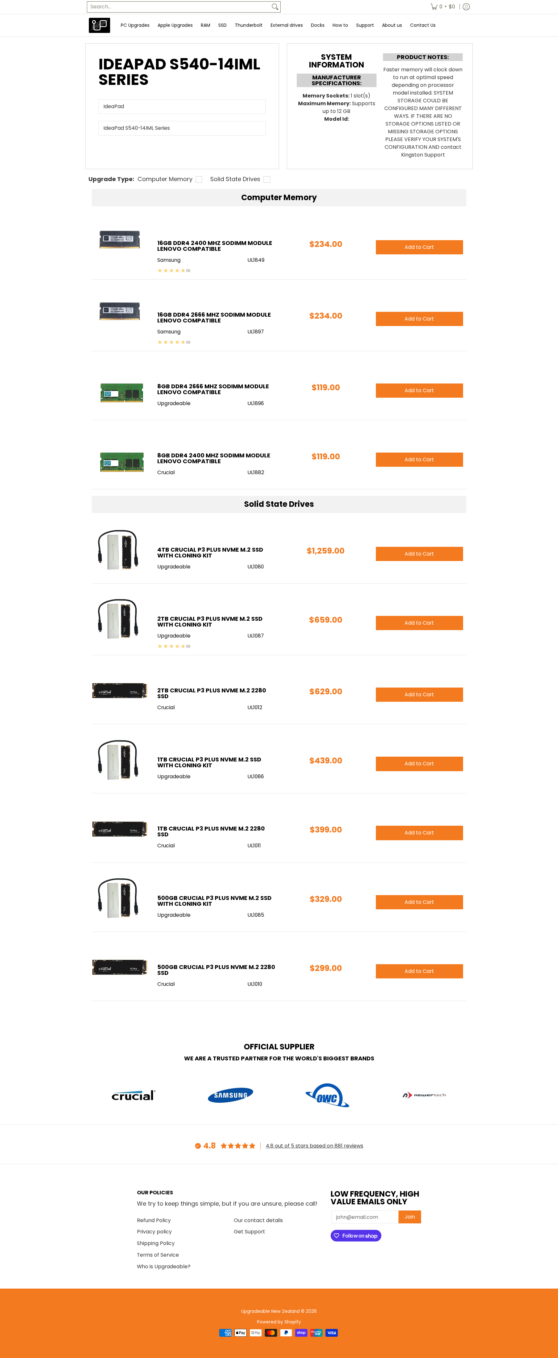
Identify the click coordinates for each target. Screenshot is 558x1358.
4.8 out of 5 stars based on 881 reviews (314, 1145)
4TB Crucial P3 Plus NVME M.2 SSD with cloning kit (210, 552)
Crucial (166, 707)
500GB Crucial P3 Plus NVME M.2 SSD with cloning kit (214, 901)
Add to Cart (419, 553)
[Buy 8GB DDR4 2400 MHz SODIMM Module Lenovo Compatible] (120, 456)
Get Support (249, 1231)
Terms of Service (158, 1255)
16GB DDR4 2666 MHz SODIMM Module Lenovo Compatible (214, 317)
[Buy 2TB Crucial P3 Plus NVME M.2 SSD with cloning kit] (120, 620)
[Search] (275, 7)
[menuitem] (443, 7)
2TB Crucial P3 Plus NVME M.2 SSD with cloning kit (210, 621)
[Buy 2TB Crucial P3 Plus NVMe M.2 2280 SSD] (120, 691)
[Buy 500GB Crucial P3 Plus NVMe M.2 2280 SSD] (120, 968)
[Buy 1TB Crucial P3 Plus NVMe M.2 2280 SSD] (120, 829)
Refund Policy (154, 1220)
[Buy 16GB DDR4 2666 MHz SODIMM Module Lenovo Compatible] (120, 315)
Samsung (169, 260)
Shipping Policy (156, 1243)
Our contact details (258, 1220)
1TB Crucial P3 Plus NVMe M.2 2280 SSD (211, 831)
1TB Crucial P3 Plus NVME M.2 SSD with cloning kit (209, 762)
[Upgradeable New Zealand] (99, 25)
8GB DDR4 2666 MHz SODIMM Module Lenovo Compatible (213, 389)
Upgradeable (174, 566)
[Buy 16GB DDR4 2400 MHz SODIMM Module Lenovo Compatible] (120, 244)
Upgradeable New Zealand (270, 1311)
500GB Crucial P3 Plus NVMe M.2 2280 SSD (216, 970)
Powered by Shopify (279, 1322)
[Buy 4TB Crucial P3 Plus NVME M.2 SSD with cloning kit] (120, 550)
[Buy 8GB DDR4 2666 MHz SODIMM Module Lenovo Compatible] (120, 387)
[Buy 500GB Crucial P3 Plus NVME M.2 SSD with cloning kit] (120, 899)
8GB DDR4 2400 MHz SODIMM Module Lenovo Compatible (213, 458)
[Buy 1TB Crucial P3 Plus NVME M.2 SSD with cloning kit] (120, 760)
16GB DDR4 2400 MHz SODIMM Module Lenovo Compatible (214, 246)
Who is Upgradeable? (164, 1266)
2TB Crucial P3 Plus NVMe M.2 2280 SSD (211, 693)
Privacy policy (154, 1231)
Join (410, 1216)
